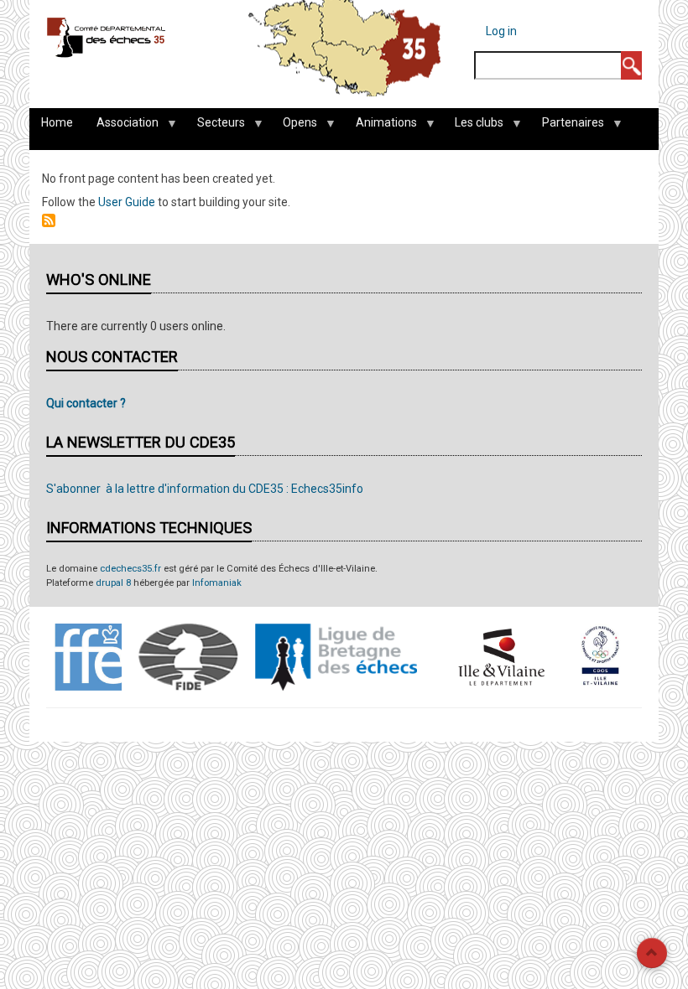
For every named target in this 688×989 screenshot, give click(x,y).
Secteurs (215, 126)
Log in (501, 31)
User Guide (126, 202)
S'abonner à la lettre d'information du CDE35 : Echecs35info (204, 488)
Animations (380, 126)
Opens (294, 126)
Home (57, 122)
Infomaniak (217, 582)
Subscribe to (48, 220)
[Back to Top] (652, 953)
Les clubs (473, 126)
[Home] (106, 37)
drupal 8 (113, 582)
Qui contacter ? (86, 403)
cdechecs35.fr (130, 568)
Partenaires (567, 126)
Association (122, 126)
